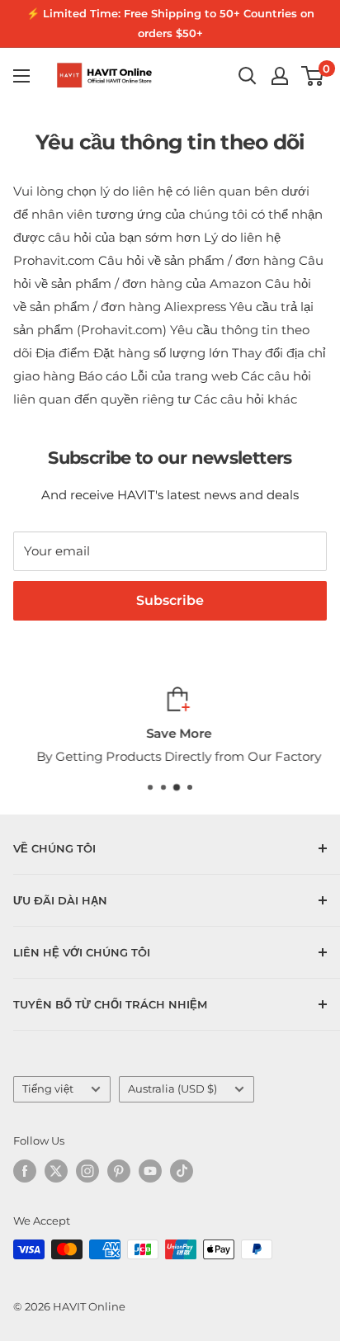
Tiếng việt (47, 1089)
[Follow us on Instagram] (87, 1171)
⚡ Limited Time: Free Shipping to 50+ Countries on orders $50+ (170, 23)
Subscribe (170, 600)
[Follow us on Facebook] (24, 1171)
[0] (313, 76)
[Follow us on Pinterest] (118, 1171)
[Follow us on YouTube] (150, 1171)
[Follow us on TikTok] (181, 1171)
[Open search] (247, 76)
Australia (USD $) (172, 1089)
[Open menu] (21, 76)
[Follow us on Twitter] (56, 1171)
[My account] (280, 76)
